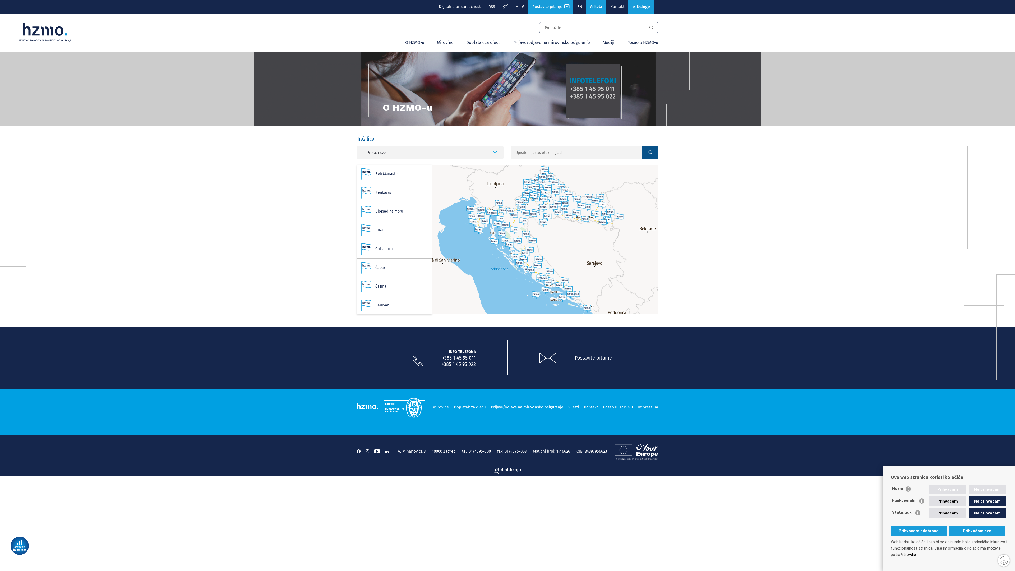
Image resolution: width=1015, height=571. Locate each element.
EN (579, 6)
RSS (491, 6)
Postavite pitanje (548, 6)
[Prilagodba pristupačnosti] (505, 7)
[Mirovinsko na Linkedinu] (387, 451)
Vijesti (573, 407)
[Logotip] (45, 32)
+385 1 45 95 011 (459, 358)
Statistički (902, 512)
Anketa (596, 6)
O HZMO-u (414, 42)
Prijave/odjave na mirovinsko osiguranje (551, 42)
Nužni (897, 488)
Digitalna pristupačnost (460, 6)
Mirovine (445, 42)
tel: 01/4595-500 (476, 451)
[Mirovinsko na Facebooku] (359, 451)
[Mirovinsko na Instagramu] (367, 451)
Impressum (648, 407)
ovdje (911, 554)
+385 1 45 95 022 (459, 364)
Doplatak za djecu (483, 42)
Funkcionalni (904, 500)
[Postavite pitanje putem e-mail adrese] (547, 358)
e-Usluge (641, 6)
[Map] (545, 239)
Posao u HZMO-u (642, 42)
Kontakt (617, 6)
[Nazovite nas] (418, 361)
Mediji (609, 42)
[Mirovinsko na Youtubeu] (377, 451)
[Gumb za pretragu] (651, 27)
